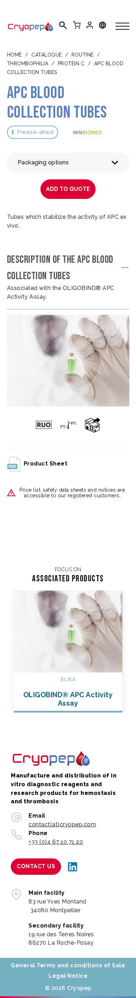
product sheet (46, 463)
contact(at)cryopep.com (62, 824)
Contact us (36, 866)
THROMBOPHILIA (27, 63)
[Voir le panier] (77, 25)
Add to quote (68, 189)
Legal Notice (68, 976)
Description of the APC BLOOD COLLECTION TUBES (60, 267)
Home (14, 55)
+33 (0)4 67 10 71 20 (56, 842)
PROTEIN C (71, 63)
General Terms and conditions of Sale (68, 965)
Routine (82, 55)
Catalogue (46, 55)
